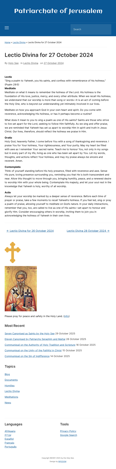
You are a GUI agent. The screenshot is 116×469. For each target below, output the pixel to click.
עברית (8, 435)
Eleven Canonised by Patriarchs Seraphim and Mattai (35, 339)
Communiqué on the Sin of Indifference (27, 356)
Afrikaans (10, 431)
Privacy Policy (68, 431)
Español (9, 438)
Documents (11, 379)
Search (106, 29)
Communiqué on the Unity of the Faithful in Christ (33, 350)
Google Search (68, 435)
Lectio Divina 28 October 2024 (88, 230)
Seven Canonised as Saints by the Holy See (30, 333)
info (66, 316)
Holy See (13, 63)
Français (9, 442)
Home (7, 42)
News (8, 402)
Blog (7, 374)
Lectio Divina (19, 42)
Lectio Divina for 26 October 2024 (30, 230)
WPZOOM (62, 461)
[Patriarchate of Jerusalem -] (58, 11)
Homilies (9, 385)
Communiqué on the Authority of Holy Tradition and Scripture (40, 344)
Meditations (11, 396)
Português (10, 446)
